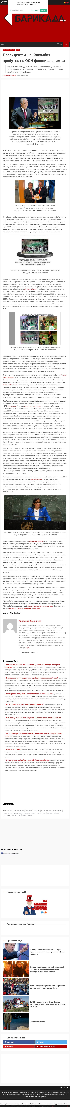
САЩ (19, 815)
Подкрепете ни (66, 44)
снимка (24, 815)
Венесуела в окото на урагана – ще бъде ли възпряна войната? (32, 678)
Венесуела (29, 810)
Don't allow (34, 10)
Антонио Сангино (10, 385)
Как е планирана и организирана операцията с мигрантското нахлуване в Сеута (16, 969)
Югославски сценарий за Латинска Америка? (24, 704)
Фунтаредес (12, 406)
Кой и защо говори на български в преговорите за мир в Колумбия (33, 718)
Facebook (12, 608)
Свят (17, 50)
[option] (35, 952)
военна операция (46, 810)
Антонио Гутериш (19, 810)
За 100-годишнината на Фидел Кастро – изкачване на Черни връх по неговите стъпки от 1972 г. (16, 986)
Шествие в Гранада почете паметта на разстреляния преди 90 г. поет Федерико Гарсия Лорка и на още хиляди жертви (16, 1021)
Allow (43, 10)
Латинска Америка (9, 50)
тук (28, 647)
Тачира (30, 815)
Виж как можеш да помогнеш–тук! (40, 606)
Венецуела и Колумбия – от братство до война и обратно (29, 694)
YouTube (36, 608)
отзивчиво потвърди (32, 406)
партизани (7, 815)
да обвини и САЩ (36, 541)
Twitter (20, 608)
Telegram (27, 608)
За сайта (4, 1)
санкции (14, 815)
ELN (11, 810)
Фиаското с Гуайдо (14, 749)
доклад (10, 813)
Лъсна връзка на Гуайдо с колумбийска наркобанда (27, 760)
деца (5, 813)
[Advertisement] (35, 36)
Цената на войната (16, 1004)
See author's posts (28, 652)
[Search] (61, 44)
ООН (44, 813)
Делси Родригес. (36, 479)
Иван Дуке (27, 813)
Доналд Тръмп (18, 813)
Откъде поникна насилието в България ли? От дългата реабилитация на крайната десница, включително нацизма (16, 951)
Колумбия (39, 813)
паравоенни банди (53, 813)
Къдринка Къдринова (9, 75)
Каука (33, 813)
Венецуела (36, 810)
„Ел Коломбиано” (30, 289)
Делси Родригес (57, 810)
